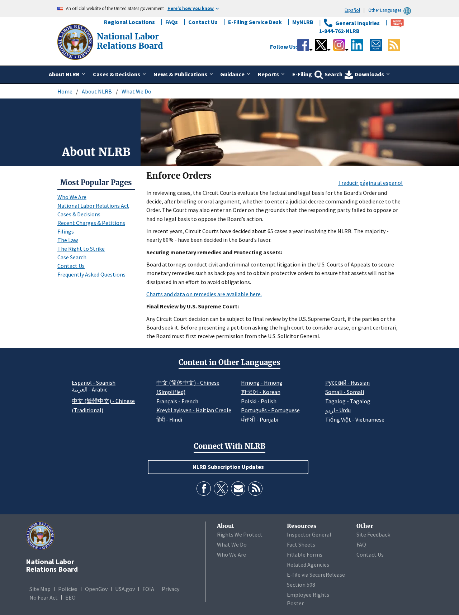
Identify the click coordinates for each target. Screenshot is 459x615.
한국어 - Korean (260, 391)
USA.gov (125, 588)
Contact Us (203, 21)
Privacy (170, 588)
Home (64, 91)
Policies (67, 588)
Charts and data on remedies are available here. (204, 294)
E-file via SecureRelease (316, 574)
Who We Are (71, 197)
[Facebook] (204, 488)
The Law (67, 240)
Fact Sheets (301, 544)
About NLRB (97, 91)
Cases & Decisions (78, 214)
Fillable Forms (304, 554)
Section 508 (301, 584)
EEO (70, 597)
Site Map (40, 588)
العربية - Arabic (89, 389)
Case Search (71, 257)
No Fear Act (43, 597)
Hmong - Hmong (262, 382)
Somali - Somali (344, 391)
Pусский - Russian (347, 382)
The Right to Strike (81, 248)
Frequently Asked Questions (91, 274)
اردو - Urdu (338, 410)
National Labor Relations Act (93, 205)
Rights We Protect (239, 534)
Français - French (177, 401)
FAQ (361, 544)
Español (352, 10)
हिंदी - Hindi (169, 419)
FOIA (148, 588)
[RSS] (255, 488)
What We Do (136, 91)
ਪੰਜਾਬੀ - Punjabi (259, 419)
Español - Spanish (93, 382)
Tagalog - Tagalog (347, 401)
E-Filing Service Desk (255, 21)
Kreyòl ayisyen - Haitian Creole (193, 410)
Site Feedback (373, 534)
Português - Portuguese (270, 410)
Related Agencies (308, 564)
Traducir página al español (370, 182)
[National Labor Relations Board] (76, 41)
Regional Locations (129, 21)
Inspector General (309, 534)
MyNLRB (302, 21)
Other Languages (384, 10)
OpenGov (96, 588)
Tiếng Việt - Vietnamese (354, 419)
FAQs (171, 21)
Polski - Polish (258, 401)
